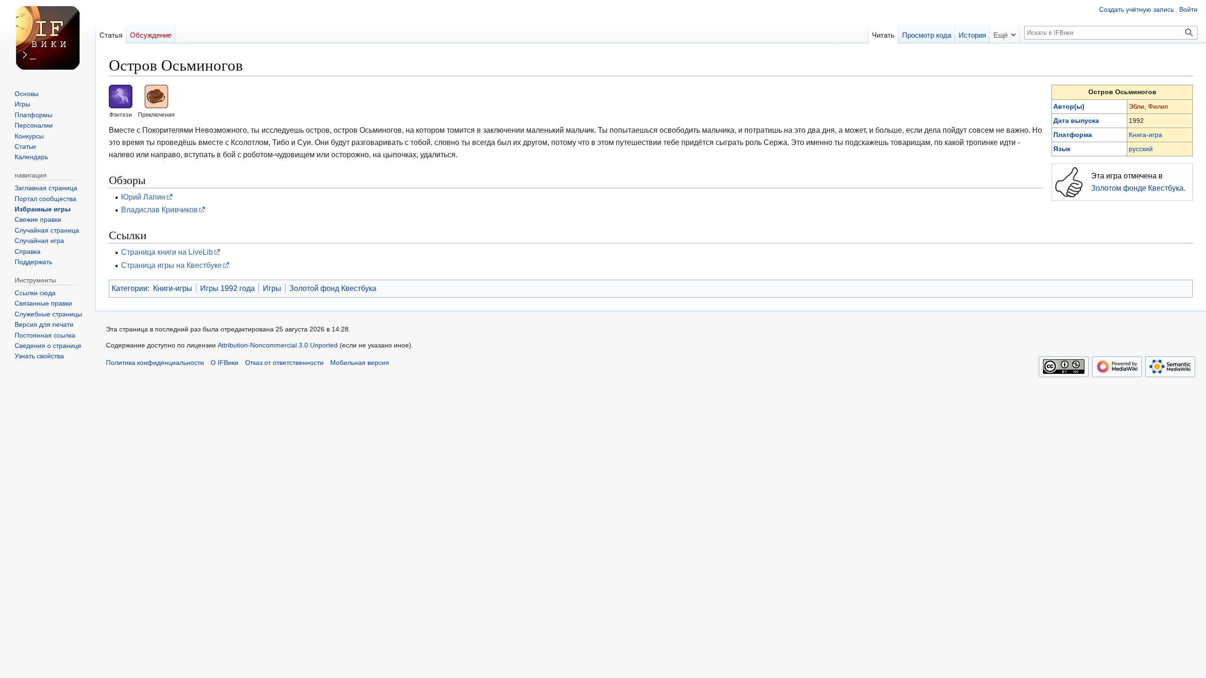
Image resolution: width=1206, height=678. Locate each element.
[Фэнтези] (120, 96)
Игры (272, 288)
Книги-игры (172, 288)
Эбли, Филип (1148, 106)
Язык (1061, 149)
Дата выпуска (1076, 120)
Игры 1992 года (227, 288)
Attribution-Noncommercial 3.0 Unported (278, 345)
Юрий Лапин (143, 197)
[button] (1004, 32)
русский (1141, 149)
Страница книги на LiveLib (167, 252)
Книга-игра (1145, 134)
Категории (129, 288)
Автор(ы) (1068, 106)
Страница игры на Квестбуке (171, 265)
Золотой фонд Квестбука (332, 288)
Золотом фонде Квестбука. (1138, 188)
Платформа (1072, 134)
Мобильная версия (359, 362)
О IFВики (224, 362)
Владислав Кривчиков (159, 209)
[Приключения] (156, 96)
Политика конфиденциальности (155, 362)
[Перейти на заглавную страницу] (47, 37)
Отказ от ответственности (284, 362)
